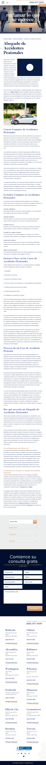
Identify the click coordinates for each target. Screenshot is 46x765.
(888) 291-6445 (14, 92)
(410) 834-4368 (31, 738)
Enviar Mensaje (34, 608)
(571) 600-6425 (9, 738)
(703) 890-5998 (31, 699)
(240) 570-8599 (9, 698)
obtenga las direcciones (11, 643)
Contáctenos (29, 505)
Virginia (30, 487)
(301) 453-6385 (31, 639)
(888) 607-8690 (36, 3)
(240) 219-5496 (31, 719)
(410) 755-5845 (9, 719)
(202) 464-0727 (9, 639)
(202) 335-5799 (9, 678)
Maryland (23, 487)
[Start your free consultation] (42, 5)
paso (20, 172)
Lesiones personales (17, 39)
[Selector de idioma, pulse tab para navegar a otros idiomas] (8, 2)
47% (32, 152)
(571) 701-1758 (9, 659)
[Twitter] (21, 753)
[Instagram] (29, 753)
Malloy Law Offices (24, 503)
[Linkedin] (25, 753)
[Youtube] (23, 756)
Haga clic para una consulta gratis (23, 25)
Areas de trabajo (7, 39)
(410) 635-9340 (31, 659)
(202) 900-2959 (31, 680)
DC (26, 487)
